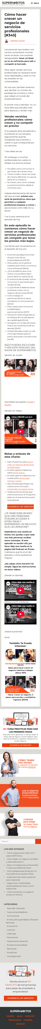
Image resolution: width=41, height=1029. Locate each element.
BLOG (19, 1016)
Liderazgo (11, 934)
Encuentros (12, 926)
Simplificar (12, 952)
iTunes (30, 402)
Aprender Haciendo (16, 908)
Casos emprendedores (17, 912)
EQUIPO (10, 1016)
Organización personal (17, 941)
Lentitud (11, 930)
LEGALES (20, 1024)
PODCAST (30, 1016)
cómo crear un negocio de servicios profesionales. (20, 464)
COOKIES (28, 1020)
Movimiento (12, 937)
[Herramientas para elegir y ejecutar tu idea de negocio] (20, 835)
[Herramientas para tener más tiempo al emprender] (20, 776)
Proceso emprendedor (17, 945)
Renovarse (12, 949)
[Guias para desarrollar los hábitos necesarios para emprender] (20, 806)
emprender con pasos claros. (20, 489)
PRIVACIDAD (15, 1020)
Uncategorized (14, 956)
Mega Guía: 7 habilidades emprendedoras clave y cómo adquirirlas (20, 886)
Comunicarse (13, 916)
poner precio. (19, 473)
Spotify (7, 405)
